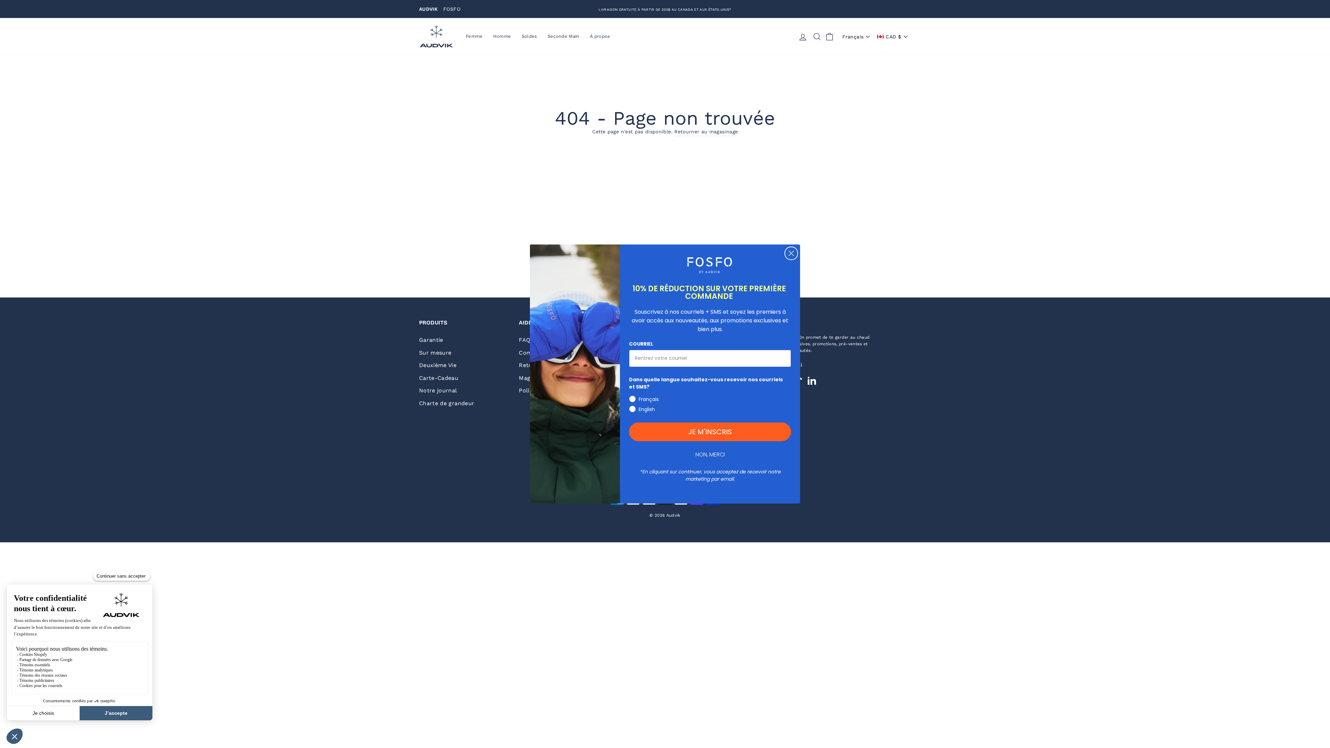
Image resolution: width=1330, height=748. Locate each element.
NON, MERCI (710, 454)
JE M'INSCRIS (710, 432)
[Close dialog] (791, 253)
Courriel (641, 343)
